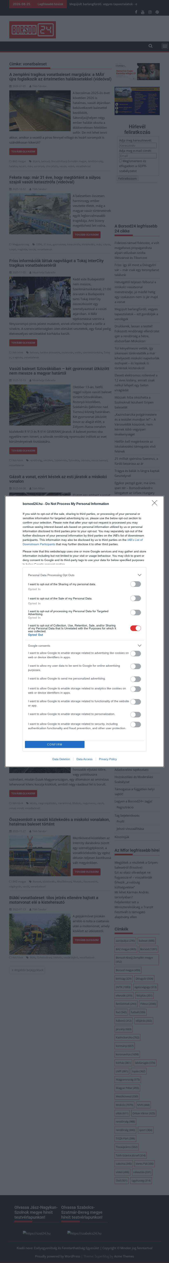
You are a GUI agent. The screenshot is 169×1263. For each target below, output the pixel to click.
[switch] (135, 584)
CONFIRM (54, 744)
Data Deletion (61, 759)
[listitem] (84, 575)
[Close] (156, 504)
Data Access (84, 759)
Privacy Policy (108, 759)
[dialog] (84, 631)
